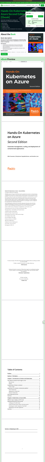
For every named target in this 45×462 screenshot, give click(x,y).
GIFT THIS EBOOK (40, 25)
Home (3, 2)
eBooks (36, 5)
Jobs (13, 2)
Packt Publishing (5, 24)
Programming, (4, 28)
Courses (33, 5)
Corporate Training (33, 2)
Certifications (28, 5)
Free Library (18, 2)
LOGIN (42, 5)
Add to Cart (30, 16)
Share (29, 25)
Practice (23, 2)
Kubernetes (20, 28)
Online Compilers (8, 2)
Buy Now (41, 16)
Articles (27, 2)
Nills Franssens (4, 23)
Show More (4, 54)
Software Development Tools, (12, 28)
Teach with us (39, 2)
